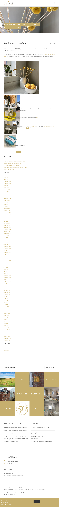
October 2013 (7, 296)
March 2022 (6, 179)
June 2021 (6, 185)
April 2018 (6, 240)
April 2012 (6, 323)
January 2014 (7, 292)
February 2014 (7, 290)
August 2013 (6, 298)
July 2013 (6, 300)
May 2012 (6, 321)
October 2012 (7, 313)
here (37, 117)
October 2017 (7, 250)
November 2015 (7, 265)
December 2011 (7, 332)
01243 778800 (9, 473)
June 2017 (6, 258)
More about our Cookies (6, 504)
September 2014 (7, 281)
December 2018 (7, 227)
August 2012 (6, 315)
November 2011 (7, 334)
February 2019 (7, 223)
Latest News (45, 126)
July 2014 (6, 284)
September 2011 (7, 338)
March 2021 (6, 187)
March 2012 (6, 325)
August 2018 (6, 235)
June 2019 (6, 219)
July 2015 (6, 267)
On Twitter (12, 460)
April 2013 (6, 304)
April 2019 (6, 221)
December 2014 (7, 275)
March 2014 (6, 288)
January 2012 (7, 330)
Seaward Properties (8, 3)
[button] (21, 77)
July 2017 (6, 256)
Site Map (25, 492)
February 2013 (7, 309)
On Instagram (12, 464)
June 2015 (6, 269)
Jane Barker (33, 126)
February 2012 (7, 327)
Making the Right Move (9, 169)
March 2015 (6, 273)
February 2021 (7, 189)
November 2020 (7, 194)
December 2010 (7, 340)
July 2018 (6, 238)
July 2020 (6, 202)
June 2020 (6, 204)
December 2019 (7, 212)
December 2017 (7, 246)
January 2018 (7, 244)
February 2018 (7, 242)
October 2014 (7, 279)
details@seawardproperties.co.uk (13, 475)
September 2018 (7, 233)
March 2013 (6, 307)
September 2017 (7, 252)
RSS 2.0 (27, 127)
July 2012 (6, 317)
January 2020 (7, 210)
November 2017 (7, 248)
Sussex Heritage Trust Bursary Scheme (12, 163)
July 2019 (6, 217)
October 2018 (7, 231)
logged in (12, 145)
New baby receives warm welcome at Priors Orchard (15, 167)
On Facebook (11, 457)
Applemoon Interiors (8, 110)
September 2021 (7, 183)
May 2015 (6, 271)
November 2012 (7, 311)
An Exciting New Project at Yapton (11, 165)
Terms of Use (6, 492)
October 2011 (7, 336)
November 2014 (7, 277)
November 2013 (7, 294)
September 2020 (7, 198)
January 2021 (7, 192)
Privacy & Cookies (13, 492)
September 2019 (7, 215)
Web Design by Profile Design (9, 494)
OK (36, 501)
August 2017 (6, 254)
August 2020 (6, 200)
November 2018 (7, 229)
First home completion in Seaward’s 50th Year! (14, 161)
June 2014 (6, 286)
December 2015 (7, 263)
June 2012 (6, 319)
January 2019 (7, 225)
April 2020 (6, 206)
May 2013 (6, 302)
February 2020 (7, 208)
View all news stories (36, 446)
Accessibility (20, 492)
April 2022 (6, 177)
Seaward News (51, 126)
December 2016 (7, 261)
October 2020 (7, 196)
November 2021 (7, 181)
